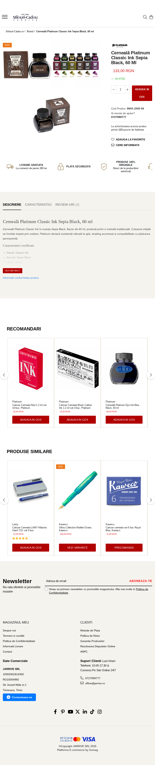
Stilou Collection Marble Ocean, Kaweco (75, 529)
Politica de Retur (90, 635)
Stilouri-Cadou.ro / (16, 31)
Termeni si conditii (13, 635)
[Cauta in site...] (145, 17)
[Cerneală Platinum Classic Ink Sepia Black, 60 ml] (27, 65)
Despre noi (9, 630)
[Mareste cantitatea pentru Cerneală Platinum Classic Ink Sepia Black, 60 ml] (127, 89)
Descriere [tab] (12, 204)
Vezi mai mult (12, 270)
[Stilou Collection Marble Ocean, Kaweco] (77, 491)
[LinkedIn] (85, 712)
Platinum (17, 401)
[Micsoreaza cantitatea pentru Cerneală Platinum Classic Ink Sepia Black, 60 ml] (113, 89)
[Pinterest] (63, 712)
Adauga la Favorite (130, 139)
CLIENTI (86, 622)
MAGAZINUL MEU (16, 622)
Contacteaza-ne (22, 697)
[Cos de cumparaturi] (151, 17)
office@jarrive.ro (94, 683)
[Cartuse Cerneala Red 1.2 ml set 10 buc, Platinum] (30, 368)
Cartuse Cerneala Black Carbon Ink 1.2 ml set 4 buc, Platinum (75, 406)
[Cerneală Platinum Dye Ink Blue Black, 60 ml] (124, 368)
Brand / (31, 31)
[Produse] (5, 18)
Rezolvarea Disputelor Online (97, 646)
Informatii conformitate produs (21, 277)
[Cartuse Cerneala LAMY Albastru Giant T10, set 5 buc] (30, 491)
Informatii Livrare (13, 646)
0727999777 (92, 678)
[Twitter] (77, 712)
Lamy (15, 524)
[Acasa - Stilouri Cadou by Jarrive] (26, 17)
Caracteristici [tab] (38, 204)
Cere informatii (127, 145)
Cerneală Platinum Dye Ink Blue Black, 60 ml (122, 406)
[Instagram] (99, 712)
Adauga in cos (142, 93)
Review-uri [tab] (67, 204)
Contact (7, 651)
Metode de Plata (90, 630)
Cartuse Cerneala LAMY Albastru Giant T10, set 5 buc (29, 529)
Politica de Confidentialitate (19, 641)
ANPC (84, 651)
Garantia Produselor (92, 641)
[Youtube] (70, 712)
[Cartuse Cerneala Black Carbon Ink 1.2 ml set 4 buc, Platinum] (77, 368)
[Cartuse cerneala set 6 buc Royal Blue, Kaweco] (124, 491)
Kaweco (63, 524)
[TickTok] (92, 712)
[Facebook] (55, 712)
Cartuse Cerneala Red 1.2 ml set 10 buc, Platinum (29, 406)
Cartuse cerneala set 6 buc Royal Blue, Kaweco (123, 529)
